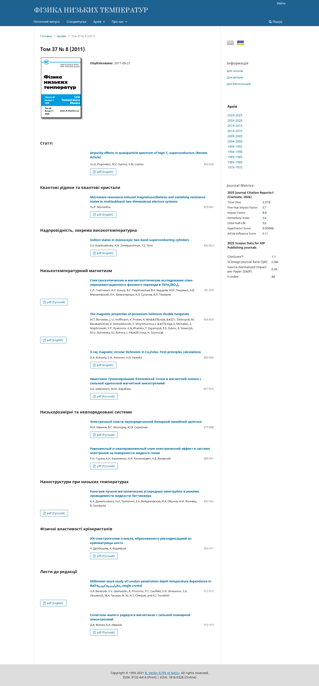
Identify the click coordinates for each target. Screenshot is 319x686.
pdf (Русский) (55, 302)
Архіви (61, 36)
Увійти (281, 3)
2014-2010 (234, 131)
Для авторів (235, 77)
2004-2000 (234, 141)
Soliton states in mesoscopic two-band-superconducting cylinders (139, 240)
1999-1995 (234, 146)
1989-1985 (234, 157)
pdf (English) (104, 172)
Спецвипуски (76, 22)
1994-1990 (234, 152)
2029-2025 (234, 115)
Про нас (118, 22)
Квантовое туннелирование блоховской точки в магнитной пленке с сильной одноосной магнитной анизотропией (145, 381)
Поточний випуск (47, 22)
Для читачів (235, 71)
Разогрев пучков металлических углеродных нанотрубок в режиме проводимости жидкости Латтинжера (144, 493)
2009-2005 (234, 136)
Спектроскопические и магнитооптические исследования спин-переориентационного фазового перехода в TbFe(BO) (141, 282)
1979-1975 (234, 167)
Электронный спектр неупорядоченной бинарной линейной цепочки (146, 422)
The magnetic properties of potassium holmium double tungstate (139, 314)
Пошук (277, 22)
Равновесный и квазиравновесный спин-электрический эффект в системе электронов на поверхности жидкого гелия (150, 450)
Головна (46, 36)
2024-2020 (234, 120)
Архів (97, 22)
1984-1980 (234, 162)
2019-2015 (234, 126)
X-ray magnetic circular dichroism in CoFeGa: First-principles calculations (145, 352)
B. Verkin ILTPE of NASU (162, 673)
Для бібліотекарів (239, 84)
